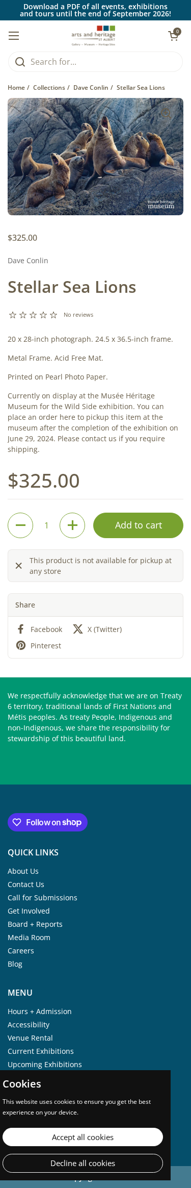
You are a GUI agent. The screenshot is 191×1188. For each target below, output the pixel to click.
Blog (15, 964)
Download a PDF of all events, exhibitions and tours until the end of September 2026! (95, 10)
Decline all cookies (82, 1163)
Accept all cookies (83, 1137)
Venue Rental (30, 1038)
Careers (21, 950)
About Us (23, 871)
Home (16, 87)
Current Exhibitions (41, 1051)
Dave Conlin (90, 87)
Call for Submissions (42, 897)
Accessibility (28, 1024)
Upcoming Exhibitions (45, 1064)
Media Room (29, 937)
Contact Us (26, 884)
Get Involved (29, 911)
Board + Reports (35, 924)
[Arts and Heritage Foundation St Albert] (93, 36)
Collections (49, 87)
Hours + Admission (40, 1011)
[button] (20, 525)
